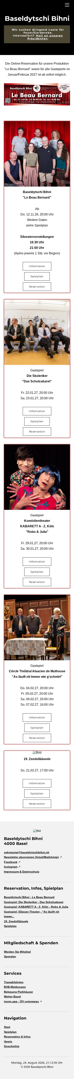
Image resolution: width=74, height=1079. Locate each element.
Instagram (10, 866)
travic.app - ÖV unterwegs (21, 1001)
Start (7, 1027)
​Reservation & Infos (17, 1036)
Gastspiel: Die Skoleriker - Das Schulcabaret (33, 902)
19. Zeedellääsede (16, 921)
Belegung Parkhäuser (18, 991)
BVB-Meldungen (15, 986)
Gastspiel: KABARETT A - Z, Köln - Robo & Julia (36, 906)
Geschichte (11, 1046)
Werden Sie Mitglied (17, 951)
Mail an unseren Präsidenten (45, 37)
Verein (8, 1041)
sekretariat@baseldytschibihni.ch (26, 852)
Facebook (10, 862)
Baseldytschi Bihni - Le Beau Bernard (29, 897)
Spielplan (10, 926)
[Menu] (67, 5)
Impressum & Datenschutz (21, 871)
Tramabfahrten (13, 982)
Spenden (10, 956)
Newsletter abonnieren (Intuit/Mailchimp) (31, 857)
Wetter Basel (12, 996)
